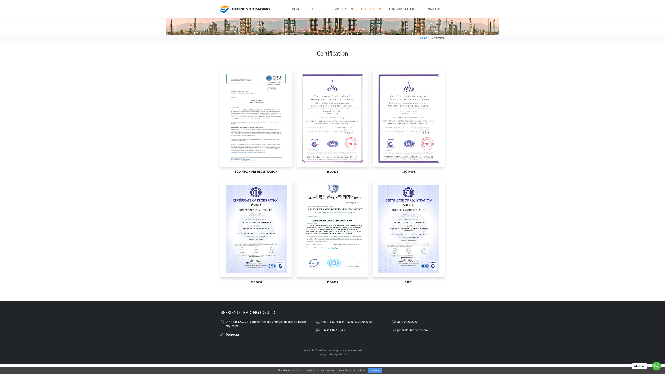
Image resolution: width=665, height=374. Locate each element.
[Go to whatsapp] (656, 366)
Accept (375, 370)
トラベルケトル (52, 362)
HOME (296, 9)
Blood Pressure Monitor (21, 362)
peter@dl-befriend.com (412, 330)
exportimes (340, 354)
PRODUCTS (316, 9)
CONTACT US (432, 9)
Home (423, 37)
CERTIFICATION (371, 9)
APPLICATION (344, 9)
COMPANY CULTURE (402, 9)
